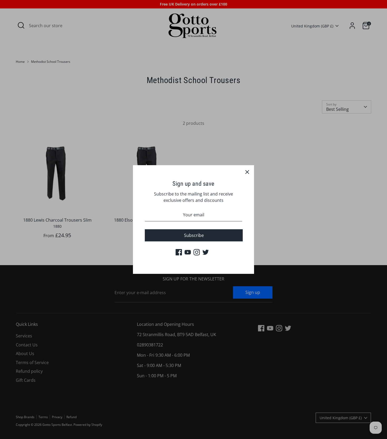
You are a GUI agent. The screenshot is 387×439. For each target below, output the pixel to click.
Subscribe (194, 235)
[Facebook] (179, 252)
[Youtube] (188, 252)
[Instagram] (197, 252)
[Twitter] (205, 252)
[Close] (247, 172)
